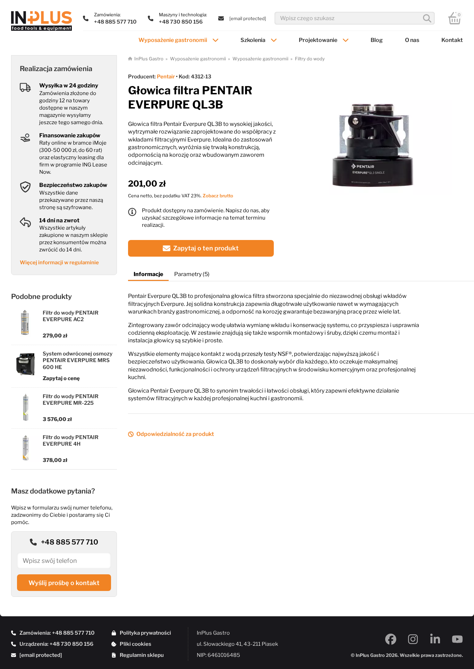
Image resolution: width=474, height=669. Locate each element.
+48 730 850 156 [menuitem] (181, 22)
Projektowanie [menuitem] (318, 40)
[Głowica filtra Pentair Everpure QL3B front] (373, 142)
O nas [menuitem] (412, 40)
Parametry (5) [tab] (192, 274)
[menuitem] (247, 18)
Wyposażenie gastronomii (198, 58)
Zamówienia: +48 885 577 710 (57, 633)
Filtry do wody (310, 58)
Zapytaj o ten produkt (206, 248)
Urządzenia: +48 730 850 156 (56, 644)
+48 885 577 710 (69, 542)
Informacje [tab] (148, 274)
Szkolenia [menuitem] (252, 40)
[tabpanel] (301, 341)
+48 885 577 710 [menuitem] (115, 22)
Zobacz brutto (218, 195)
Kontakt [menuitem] (452, 40)
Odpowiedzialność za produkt (175, 434)
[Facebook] (390, 639)
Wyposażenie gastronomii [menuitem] (172, 40)
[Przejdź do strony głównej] (41, 21)
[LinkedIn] (435, 639)
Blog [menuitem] (377, 40)
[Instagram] (412, 639)
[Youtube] (457, 639)
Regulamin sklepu (142, 655)
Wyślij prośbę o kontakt (64, 582)
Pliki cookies (135, 644)
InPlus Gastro (148, 58)
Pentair (166, 77)
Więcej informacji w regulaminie (59, 262)
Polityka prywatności (145, 633)
